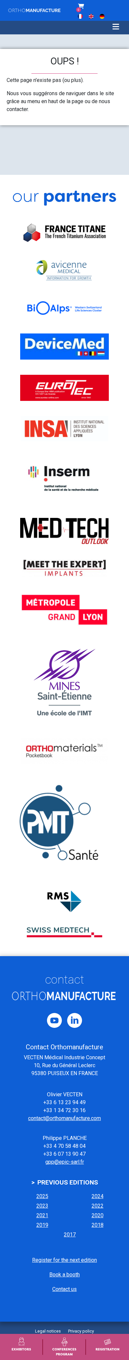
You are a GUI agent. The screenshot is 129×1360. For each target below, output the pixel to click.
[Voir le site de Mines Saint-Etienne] (64, 682)
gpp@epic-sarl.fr (64, 1162)
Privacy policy (81, 1331)
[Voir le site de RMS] (64, 901)
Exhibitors (21, 1349)
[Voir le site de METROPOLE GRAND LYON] (64, 609)
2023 (42, 1206)
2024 (98, 1196)
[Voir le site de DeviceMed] (64, 346)
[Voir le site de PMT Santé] (64, 827)
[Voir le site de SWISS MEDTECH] (64, 932)
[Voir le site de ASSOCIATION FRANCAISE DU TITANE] (64, 232)
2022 (98, 1206)
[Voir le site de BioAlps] (64, 308)
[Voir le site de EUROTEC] (64, 388)
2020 (98, 1215)
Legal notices (48, 1331)
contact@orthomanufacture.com (64, 1118)
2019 (42, 1225)
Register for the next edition (64, 1260)
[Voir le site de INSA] (64, 428)
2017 (70, 1234)
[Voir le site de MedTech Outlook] (64, 531)
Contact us (64, 1289)
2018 (98, 1225)
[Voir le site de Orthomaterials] (64, 751)
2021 (42, 1215)
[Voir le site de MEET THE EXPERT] (64, 568)
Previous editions (67, 1182)
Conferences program (64, 1351)
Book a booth (64, 1274)
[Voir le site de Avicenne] (64, 270)
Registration (107, 1349)
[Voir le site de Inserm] (64, 479)
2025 (42, 1196)
